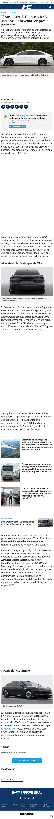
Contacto (15, 804)
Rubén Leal (7, 99)
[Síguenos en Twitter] (25, 798)
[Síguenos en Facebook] (20, 798)
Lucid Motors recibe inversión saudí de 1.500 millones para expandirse (17, 523)
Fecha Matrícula (46, 805)
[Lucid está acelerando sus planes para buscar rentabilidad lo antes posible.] (45, 522)
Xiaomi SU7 (10, 728)
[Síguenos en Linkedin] (29, 798)
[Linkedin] (12, 107)
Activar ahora (16, 126)
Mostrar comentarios (27, 760)
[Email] (26, 107)
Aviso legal (23, 805)
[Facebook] (3, 107)
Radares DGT (34, 2)
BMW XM (44, 2)
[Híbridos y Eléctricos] (27, 793)
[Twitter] (8, 107)
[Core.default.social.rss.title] (33, 798)
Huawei (4, 753)
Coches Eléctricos (9, 13)
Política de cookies (33, 805)
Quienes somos (4, 805)
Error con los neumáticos (18, 2)
